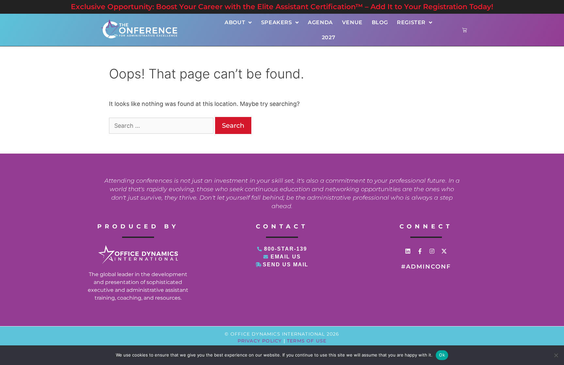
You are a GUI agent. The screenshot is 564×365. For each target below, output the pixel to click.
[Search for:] (162, 125)
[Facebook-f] (420, 251)
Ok (442, 354)
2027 (328, 37)
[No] (556, 355)
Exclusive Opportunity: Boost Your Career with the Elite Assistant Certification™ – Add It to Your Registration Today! (282, 6)
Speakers (276, 22)
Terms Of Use (306, 341)
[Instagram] (432, 251)
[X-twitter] (444, 251)
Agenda (320, 22)
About (235, 22)
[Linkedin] (408, 251)
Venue (352, 22)
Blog (380, 22)
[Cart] (464, 30)
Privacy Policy (260, 341)
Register (411, 22)
